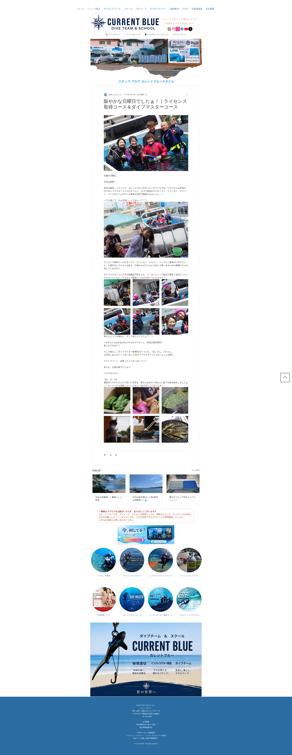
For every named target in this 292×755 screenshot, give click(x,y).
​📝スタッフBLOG (179, 34)
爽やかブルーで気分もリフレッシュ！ (182, 498)
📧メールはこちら (133, 34)
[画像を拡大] (117, 292)
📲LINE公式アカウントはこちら (156, 34)
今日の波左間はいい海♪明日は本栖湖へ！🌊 (145, 498)
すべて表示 (196, 470)
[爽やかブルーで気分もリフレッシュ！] (183, 483)
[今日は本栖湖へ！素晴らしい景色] (109, 483)
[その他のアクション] (186, 94)
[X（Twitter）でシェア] (110, 455)
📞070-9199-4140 (113, 34)
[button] (93, 8)
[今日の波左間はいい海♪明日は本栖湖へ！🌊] (146, 483)
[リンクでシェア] (116, 455)
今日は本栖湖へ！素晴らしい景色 (108, 498)
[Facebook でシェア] (105, 455)
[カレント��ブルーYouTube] (186, 29)
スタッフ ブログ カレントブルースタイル (146, 81)
